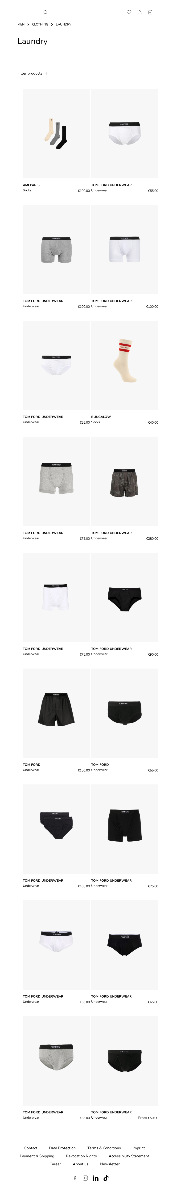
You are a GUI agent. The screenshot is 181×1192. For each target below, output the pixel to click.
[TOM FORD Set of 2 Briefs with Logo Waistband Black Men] (56, 829)
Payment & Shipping (37, 1156)
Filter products (30, 73)
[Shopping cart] (150, 12)
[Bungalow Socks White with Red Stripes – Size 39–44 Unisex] (124, 365)
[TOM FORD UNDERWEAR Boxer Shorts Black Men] (124, 1061)
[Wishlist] (129, 12)
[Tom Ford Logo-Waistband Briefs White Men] (124, 133)
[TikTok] (106, 1178)
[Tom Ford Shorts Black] (56, 713)
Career (55, 1164)
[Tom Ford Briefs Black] (124, 713)
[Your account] (139, 12)
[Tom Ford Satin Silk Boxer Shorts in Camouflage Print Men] (124, 481)
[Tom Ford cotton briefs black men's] (124, 597)
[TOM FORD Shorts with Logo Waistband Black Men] (124, 829)
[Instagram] (85, 1178)
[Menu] (35, 12)
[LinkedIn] (96, 1178)
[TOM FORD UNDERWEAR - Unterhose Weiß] (56, 365)
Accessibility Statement (129, 1156)
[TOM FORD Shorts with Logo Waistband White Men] (56, 597)
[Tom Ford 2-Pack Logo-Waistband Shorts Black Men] (56, 249)
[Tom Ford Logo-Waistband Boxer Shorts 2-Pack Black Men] (124, 249)
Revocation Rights (81, 1156)
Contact (30, 1148)
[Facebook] (75, 1178)
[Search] (45, 12)
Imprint (139, 1148)
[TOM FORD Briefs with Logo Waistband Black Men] (124, 945)
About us (80, 1164)
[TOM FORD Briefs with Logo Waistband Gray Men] (56, 1061)
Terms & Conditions (104, 1148)
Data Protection (62, 1148)
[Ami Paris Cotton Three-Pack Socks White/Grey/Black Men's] (56, 133)
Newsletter (110, 1164)
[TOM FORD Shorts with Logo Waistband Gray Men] (56, 481)
